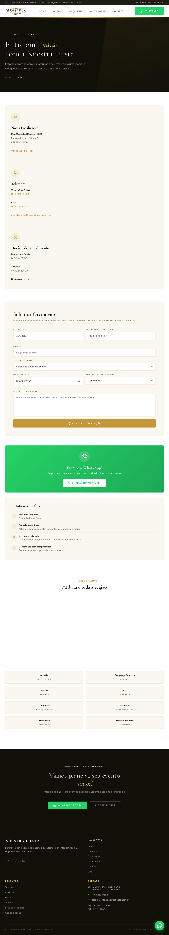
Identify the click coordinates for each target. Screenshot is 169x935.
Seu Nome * (20, 330)
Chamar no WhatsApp (86, 482)
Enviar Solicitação (86, 423)
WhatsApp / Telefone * (99, 330)
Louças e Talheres (14, 907)
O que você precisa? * (27, 391)
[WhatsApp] (159, 925)
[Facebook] (8, 861)
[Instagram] (16, 861)
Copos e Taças (13, 912)
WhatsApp (151, 11)
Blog (90, 871)
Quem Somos (98, 11)
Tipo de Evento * (23, 360)
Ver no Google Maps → (23, 150)
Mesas (8, 897)
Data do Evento (23, 374)
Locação (57, 11)
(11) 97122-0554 (143, 2)
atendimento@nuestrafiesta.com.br (31, 214)
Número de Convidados (100, 374)
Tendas (9, 887)
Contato (118, 11)
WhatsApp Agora (70, 805)
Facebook (159, 2)
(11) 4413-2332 (19, 206)
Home (42, 11)
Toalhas (9, 902)
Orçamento (76, 11)
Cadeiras (10, 892)
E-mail (17, 346)
